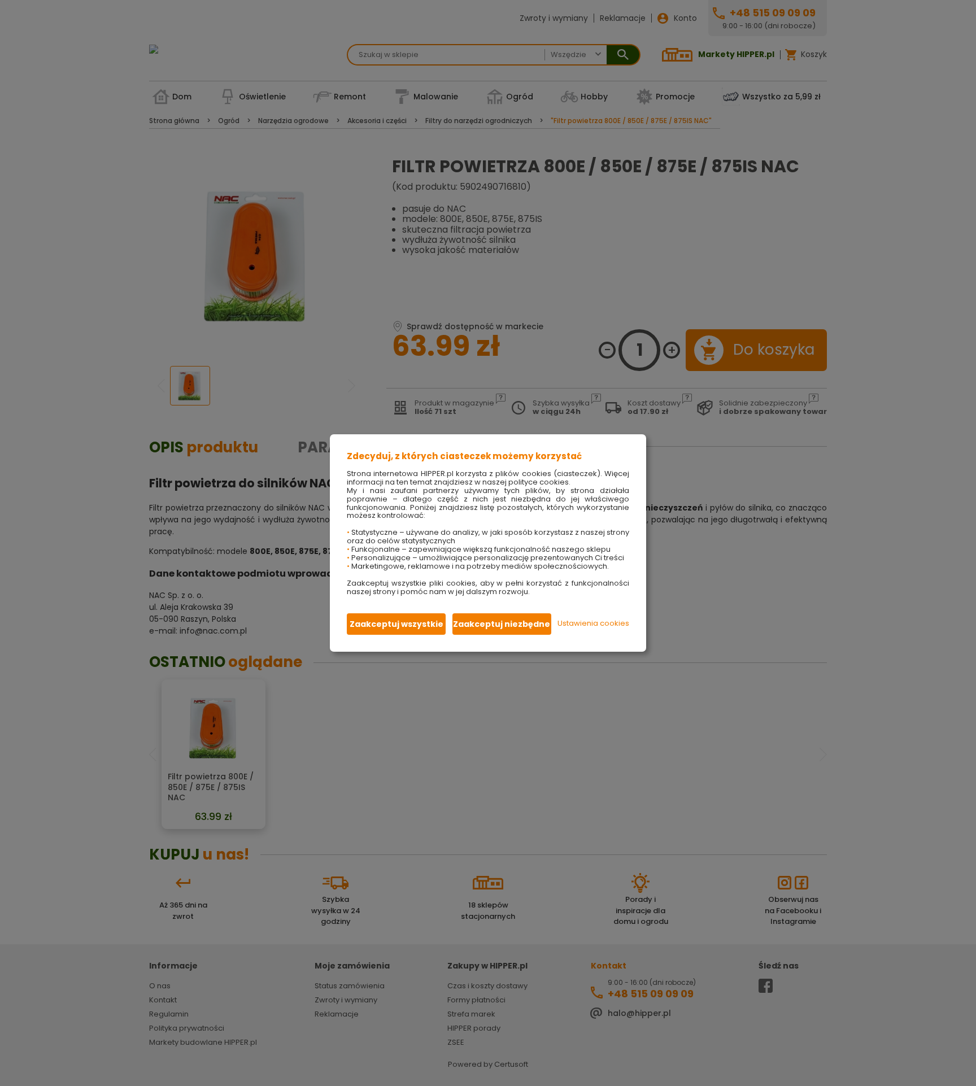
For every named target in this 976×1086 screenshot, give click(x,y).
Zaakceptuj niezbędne (501, 624)
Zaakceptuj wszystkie (396, 624)
